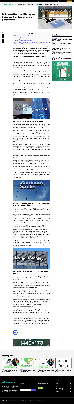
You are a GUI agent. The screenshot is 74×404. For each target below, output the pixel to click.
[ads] (15, 332)
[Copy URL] (3, 42)
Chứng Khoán (54, 51)
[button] (67, 4)
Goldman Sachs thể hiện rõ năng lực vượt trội (23, 40)
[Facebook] (3, 35)
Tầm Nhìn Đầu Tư (55, 42)
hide (33, 33)
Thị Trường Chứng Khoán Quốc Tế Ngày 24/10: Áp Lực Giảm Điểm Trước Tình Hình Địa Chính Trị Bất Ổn (61, 58)
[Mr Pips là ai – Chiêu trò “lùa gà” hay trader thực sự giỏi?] (10, 363)
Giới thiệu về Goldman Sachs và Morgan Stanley (24, 35)
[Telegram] (3, 37)
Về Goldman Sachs (19, 37)
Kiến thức (21, 369)
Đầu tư (3, 369)
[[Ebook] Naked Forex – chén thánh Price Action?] (63, 363)
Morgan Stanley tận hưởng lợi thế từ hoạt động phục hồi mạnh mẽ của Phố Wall (31, 42)
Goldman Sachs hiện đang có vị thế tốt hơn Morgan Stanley (27, 43)
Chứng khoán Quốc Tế (55, 38)
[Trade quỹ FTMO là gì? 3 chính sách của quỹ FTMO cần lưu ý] (46, 363)
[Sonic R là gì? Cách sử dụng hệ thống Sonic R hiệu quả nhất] (28, 363)
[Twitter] (3, 40)
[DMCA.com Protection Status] (40, 388)
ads (19, 330)
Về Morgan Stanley (20, 39)
